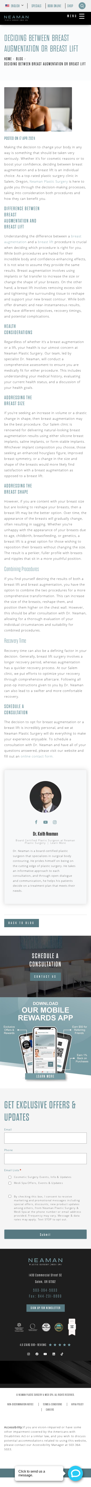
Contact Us (45, 976)
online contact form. (37, 756)
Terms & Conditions (52, 1404)
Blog (19, 59)
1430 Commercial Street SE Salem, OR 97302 (45, 1278)
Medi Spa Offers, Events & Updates (38, 1183)
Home (8, 59)
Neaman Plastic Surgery (49, 181)
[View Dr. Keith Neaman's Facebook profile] (36, 822)
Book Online (54, 6)
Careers (50, 1409)
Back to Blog (21, 923)
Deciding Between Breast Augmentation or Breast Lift (45, 64)
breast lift (46, 242)
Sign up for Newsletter (46, 1308)
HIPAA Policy (77, 1404)
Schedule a (45, 960)
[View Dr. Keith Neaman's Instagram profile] (54, 822)
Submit (45, 1234)
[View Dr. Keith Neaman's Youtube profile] (45, 822)
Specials (36, 6)
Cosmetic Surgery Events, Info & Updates (43, 1177)
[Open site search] (82, 5)
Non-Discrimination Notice (20, 1404)
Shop (70, 6)
